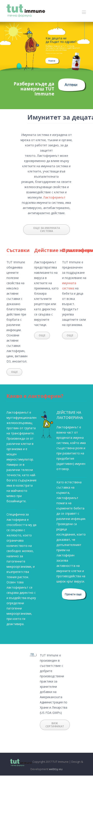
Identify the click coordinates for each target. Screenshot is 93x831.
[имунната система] (52, 60)
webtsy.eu (56, 769)
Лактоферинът (54, 197)
